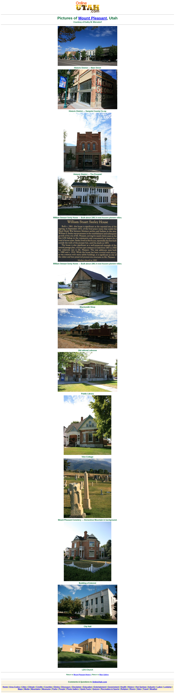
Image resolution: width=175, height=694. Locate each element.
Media (27, 689)
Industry (151, 687)
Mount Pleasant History (82, 675)
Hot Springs (141, 687)
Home (5, 687)
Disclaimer (77, 687)
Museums (46, 689)
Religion (124, 689)
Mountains (35, 689)
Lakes (159, 687)
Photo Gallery (73, 689)
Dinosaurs (66, 687)
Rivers (132, 689)
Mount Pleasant (92, 18)
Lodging (167, 687)
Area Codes (14, 687)
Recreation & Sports (110, 689)
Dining (57, 687)
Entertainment (100, 687)
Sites (139, 689)
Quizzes (96, 689)
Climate (31, 687)
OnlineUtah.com (99, 682)
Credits (39, 687)
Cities (24, 687)
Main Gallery (104, 675)
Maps (20, 689)
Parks (54, 689)
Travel (145, 689)
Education (87, 687)
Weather (153, 689)
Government (113, 687)
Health (123, 687)
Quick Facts (85, 689)
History (131, 687)
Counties (48, 687)
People (62, 689)
